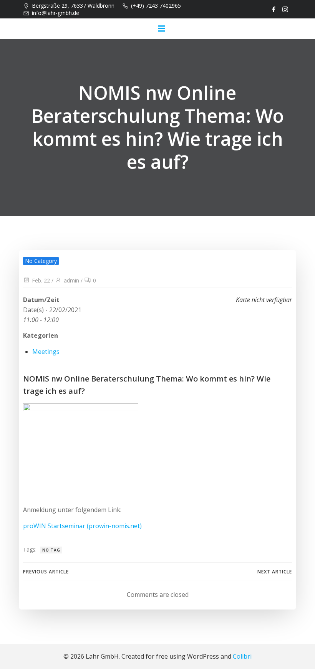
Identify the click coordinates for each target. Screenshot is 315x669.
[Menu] (161, 28)
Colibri (242, 656)
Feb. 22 (41, 280)
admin (71, 280)
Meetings (46, 351)
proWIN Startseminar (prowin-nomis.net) (82, 526)
